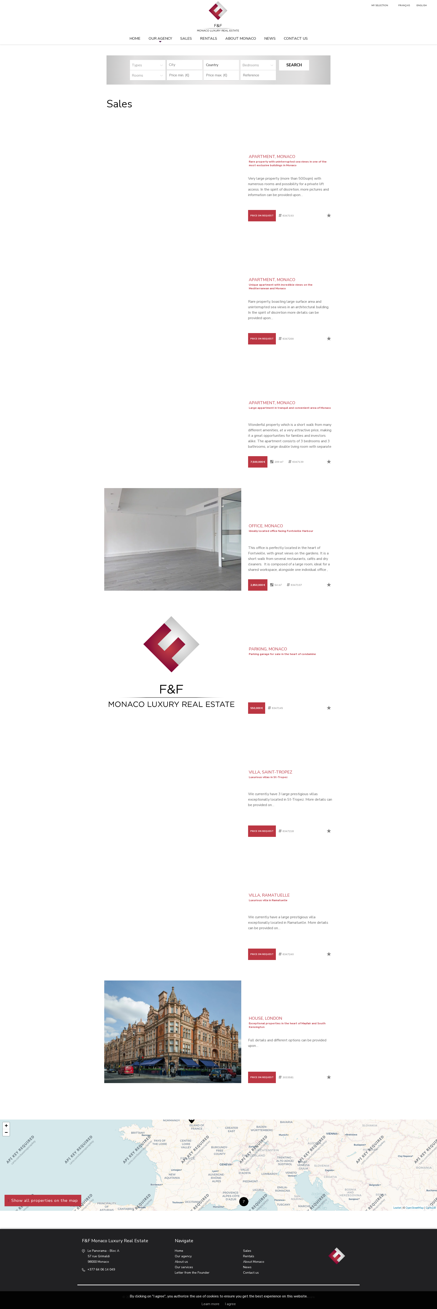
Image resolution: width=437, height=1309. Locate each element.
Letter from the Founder (192, 1272)
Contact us (296, 38)
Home (135, 38)
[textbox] (186, 64)
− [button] (6, 1132)
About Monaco (240, 38)
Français (404, 5)
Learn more (210, 1303)
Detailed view (218, 170)
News (270, 38)
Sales (186, 38)
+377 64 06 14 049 (101, 1269)
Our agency (160, 38)
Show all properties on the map (44, 1200)
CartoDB (431, 1208)
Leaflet (397, 1208)
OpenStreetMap (415, 1208)
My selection (379, 5)
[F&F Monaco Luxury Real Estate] (218, 16)
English (422, 5)
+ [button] (6, 1125)
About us (181, 1262)
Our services (184, 1267)
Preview (132, 170)
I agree (230, 1303)
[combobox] (184, 65)
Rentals (208, 38)
